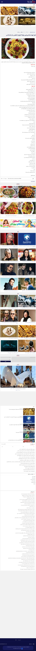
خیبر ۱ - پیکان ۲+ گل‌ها (32, 506)
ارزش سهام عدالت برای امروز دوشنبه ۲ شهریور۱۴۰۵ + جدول (27, 519)
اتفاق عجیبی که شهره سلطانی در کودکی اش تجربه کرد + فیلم (27, 541)
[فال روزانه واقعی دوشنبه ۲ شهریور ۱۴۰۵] (9, 346)
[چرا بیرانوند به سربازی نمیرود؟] (29, 434)
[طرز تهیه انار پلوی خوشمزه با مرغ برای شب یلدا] (27, 208)
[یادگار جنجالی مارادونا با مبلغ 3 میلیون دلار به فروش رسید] (29, 427)
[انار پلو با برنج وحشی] (9, 192)
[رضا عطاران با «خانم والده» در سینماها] (9, 301)
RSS (15, 640)
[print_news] (5, 178)
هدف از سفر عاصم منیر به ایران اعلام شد (30, 545)
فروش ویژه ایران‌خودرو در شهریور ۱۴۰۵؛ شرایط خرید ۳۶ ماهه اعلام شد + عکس (27, 246)
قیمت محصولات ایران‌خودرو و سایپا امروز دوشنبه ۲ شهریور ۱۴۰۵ (27, 569)
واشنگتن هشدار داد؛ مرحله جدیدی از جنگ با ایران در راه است (27, 457)
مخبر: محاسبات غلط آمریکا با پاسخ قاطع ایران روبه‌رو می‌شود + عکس (26, 499)
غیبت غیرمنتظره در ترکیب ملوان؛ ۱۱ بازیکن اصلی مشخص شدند (27, 505)
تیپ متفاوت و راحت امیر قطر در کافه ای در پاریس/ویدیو (27, 460)
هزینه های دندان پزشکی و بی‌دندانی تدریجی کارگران (28, 548)
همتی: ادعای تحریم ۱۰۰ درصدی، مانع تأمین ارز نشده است (28, 563)
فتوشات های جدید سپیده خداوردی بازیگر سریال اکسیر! (28, 261)
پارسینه (31, 61)
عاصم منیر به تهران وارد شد (31, 549)
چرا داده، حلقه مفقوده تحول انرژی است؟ (29, 527)
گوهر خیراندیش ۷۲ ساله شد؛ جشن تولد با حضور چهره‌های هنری (9, 261)
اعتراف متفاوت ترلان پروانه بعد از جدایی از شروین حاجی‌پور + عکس (26, 450)
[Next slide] (34, 375)
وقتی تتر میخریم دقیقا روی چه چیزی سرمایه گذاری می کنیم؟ (27, 556)
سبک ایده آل (33, 478)
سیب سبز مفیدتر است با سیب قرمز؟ (30, 567)
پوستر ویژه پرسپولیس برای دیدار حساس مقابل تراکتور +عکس (15, 440)
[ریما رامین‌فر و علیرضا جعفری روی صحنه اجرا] (27, 316)
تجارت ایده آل (33, 481)
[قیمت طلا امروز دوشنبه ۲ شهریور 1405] (26, 20)
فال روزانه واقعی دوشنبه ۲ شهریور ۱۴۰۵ (12, 352)
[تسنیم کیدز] (18, 223)
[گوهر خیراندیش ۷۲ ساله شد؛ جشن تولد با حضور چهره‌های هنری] (9, 255)
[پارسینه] (30, 2)
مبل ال (34, 483)
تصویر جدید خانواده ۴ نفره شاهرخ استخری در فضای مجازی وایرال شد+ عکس (25, 453)
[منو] (2, 2)
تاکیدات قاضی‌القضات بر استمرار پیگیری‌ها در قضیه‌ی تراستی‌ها (27, 512)
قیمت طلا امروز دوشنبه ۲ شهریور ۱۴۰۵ (26, 25)
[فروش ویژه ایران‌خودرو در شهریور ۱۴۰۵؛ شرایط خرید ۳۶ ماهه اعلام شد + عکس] (27, 239)
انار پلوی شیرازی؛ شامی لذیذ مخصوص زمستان (11, 215)
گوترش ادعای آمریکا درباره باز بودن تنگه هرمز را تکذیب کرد (28, 516)
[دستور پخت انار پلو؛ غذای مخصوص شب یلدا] (27, 192)
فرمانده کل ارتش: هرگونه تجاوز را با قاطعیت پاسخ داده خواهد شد (27, 524)
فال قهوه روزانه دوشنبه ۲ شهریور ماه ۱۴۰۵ (30, 352)
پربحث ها (2, 444)
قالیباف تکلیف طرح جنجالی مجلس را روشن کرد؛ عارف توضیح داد (27, 502)
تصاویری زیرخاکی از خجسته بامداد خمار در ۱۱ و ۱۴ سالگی (28, 290)
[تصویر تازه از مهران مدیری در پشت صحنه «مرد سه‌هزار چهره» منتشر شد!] (9, 316)
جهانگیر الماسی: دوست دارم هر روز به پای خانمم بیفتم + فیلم (27, 530)
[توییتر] (1, 178)
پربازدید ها (32, 444)
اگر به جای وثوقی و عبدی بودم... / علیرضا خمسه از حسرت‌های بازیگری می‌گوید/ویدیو (25, 551)
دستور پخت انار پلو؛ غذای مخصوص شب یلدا (29, 199)
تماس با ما (19, 640)
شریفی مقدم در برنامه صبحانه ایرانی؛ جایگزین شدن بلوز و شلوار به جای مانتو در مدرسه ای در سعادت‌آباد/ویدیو (21, 461)
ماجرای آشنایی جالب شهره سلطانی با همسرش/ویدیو (28, 535)
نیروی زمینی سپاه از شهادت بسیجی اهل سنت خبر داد (28, 526)
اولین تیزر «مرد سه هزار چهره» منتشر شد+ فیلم (29, 503)
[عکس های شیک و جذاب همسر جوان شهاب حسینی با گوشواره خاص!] (27, 269)
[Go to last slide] (1, 375)
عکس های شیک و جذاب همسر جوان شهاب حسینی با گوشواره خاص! (27, 276)
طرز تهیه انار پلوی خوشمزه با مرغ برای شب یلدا (28, 215)
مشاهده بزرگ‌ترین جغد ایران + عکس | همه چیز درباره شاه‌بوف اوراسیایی (26, 562)
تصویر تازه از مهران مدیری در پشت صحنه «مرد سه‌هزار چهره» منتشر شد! (9, 323)
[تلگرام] (2, 178)
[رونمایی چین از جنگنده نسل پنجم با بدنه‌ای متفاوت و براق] (26, 11)
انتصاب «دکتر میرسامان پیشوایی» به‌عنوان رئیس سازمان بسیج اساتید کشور (26, 509)
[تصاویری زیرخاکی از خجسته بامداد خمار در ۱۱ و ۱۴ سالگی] (27, 284)
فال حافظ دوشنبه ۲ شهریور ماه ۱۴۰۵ (9, 25)
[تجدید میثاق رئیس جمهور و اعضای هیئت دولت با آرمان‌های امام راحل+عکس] (18, 377)
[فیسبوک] (4, 178)
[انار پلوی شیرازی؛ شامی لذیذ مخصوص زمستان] (9, 208)
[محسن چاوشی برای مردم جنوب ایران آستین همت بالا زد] (9, 284)
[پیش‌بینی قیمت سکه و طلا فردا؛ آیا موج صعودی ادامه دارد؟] (29, 411)
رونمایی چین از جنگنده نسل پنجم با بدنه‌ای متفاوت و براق (27, 15)
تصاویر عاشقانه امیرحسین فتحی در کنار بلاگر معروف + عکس (27, 449)
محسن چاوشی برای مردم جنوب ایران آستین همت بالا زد (10, 290)
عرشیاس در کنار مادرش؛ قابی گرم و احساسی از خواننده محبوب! (10, 276)
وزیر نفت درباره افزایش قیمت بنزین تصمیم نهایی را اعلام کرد (27, 464)
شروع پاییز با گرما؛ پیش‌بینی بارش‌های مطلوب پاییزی (28, 560)
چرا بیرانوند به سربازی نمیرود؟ (19, 432)
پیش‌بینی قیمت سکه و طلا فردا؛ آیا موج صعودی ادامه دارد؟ (16, 409)
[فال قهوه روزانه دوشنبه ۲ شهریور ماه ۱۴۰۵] (27, 346)
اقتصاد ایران (33, 476)
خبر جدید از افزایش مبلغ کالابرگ (30, 534)
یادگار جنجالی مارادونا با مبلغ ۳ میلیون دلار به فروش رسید (16, 424)
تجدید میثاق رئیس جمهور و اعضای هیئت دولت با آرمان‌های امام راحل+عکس (18, 388)
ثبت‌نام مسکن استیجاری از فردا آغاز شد (30, 552)
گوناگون (34, 4)
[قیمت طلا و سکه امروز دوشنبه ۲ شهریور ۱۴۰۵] (9, 11)
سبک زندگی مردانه (33, 479)
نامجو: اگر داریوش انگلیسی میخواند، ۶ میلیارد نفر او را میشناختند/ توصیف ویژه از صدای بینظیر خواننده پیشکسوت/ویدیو (21, 558)
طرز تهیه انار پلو (33, 181)
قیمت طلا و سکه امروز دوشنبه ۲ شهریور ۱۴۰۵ (9, 15)
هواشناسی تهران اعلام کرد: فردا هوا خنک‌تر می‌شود (28, 520)
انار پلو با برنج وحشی (14, 199)
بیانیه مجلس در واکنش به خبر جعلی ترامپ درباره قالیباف (28, 495)
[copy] (33, 178)
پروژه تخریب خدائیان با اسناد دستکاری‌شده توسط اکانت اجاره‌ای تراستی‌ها (26, 510)
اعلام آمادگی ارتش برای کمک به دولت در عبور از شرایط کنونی (27, 559)
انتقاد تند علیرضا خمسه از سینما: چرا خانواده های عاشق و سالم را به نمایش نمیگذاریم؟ (9, 246)
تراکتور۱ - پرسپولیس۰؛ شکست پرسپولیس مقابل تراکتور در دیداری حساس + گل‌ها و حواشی (24, 517)
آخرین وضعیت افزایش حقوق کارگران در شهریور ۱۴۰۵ (28, 496)
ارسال (5, 361)
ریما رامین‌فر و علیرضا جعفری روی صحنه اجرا (30, 322)
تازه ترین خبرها (33, 482)
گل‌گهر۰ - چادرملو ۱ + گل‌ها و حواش (30, 498)
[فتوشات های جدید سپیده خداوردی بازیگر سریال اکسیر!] (27, 255)
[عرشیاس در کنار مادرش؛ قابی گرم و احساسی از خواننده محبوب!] (9, 269)
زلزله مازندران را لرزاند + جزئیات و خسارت (30, 531)
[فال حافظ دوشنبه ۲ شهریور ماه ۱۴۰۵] (9, 20)
